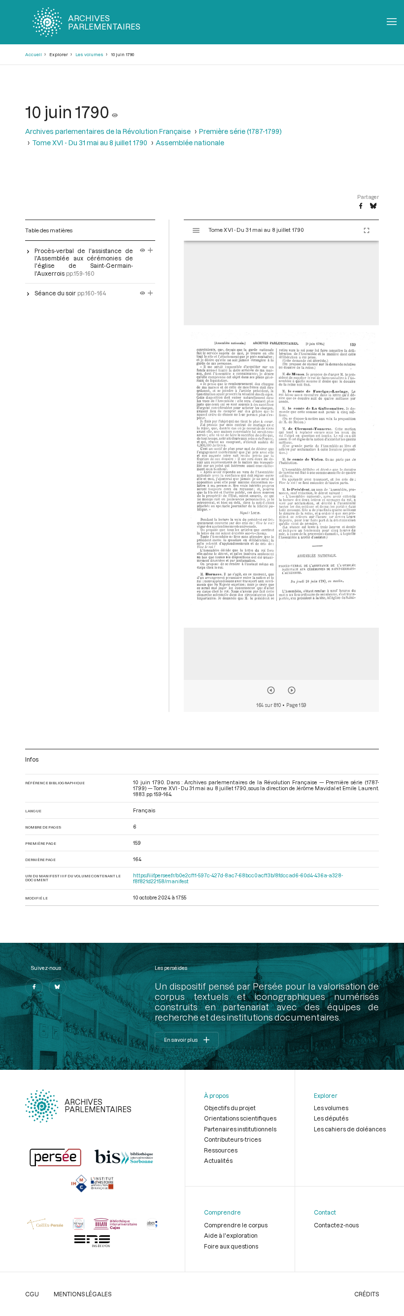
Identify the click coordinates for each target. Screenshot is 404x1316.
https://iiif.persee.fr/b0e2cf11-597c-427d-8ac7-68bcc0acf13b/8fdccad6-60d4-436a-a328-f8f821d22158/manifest (238, 878)
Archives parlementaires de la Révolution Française (108, 131)
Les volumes (89, 54)
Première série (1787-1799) (240, 131)
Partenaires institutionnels (240, 1128)
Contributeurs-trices (232, 1139)
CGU (32, 1293)
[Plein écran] (366, 230)
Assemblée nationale (190, 142)
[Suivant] (291, 690)
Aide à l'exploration (231, 1235)
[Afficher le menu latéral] (196, 230)
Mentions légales (82, 1293)
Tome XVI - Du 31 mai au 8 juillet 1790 (89, 142)
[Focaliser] (150, 250)
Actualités (218, 1160)
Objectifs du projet (230, 1107)
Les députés (331, 1118)
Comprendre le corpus (236, 1224)
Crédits (366, 1293)
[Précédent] (271, 690)
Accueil (33, 54)
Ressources (220, 1150)
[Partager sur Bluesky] (373, 206)
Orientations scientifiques (240, 1118)
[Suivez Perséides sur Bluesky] (58, 987)
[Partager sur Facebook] (360, 206)
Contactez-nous (336, 1224)
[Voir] (115, 111)
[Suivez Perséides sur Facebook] (34, 987)
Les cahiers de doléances (350, 1128)
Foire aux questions (231, 1246)
